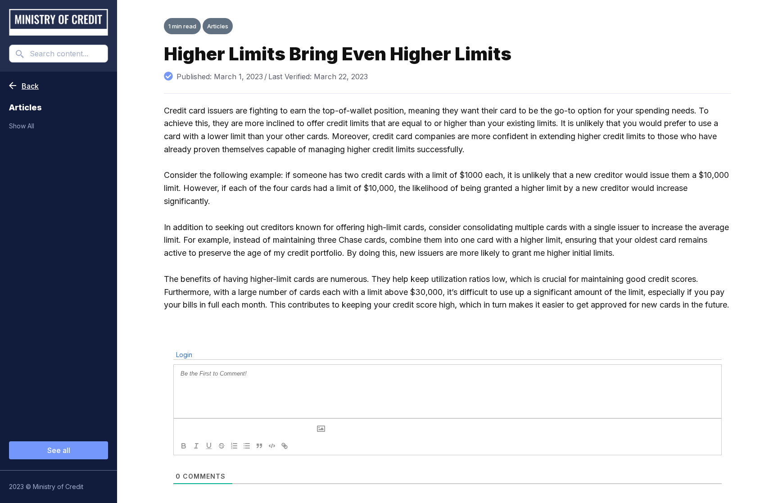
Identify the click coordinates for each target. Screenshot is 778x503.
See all (58, 450)
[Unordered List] (246, 445)
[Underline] (209, 445)
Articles (217, 26)
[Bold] (183, 445)
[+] (310, 445)
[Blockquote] (259, 445)
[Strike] (221, 445)
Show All (21, 126)
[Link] (284, 445)
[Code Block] (272, 445)
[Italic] (196, 445)
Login (183, 354)
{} (297, 445)
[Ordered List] (234, 445)
